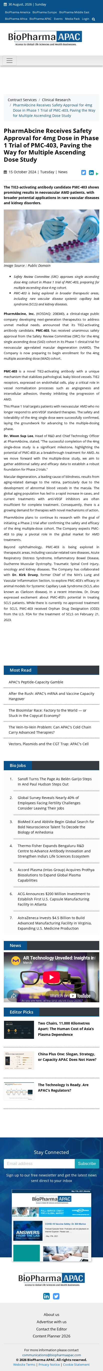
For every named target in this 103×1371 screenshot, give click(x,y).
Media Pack (72, 19)
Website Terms (24, 1364)
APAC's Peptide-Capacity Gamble (36, 677)
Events (58, 19)
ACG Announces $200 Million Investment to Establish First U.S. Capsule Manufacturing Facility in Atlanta (54, 899)
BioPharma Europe (44, 12)
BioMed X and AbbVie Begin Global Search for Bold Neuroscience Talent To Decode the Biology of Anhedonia (56, 827)
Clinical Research (56, 99)
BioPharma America (17, 12)
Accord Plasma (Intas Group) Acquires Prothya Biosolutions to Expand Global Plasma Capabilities (56, 875)
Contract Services (22, 99)
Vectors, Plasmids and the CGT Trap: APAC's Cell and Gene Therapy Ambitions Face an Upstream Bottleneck (49, 744)
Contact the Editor (51, 1328)
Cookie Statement (76, 1364)
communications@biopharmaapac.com (51, 1355)
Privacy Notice (49, 1364)
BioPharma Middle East (74, 12)
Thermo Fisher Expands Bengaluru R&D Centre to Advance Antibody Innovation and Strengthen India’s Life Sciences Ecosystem (54, 851)
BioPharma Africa (16, 19)
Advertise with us (51, 1321)
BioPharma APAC (41, 19)
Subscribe (87, 1163)
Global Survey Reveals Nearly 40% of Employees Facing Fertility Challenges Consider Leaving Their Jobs (49, 803)
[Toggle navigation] (9, 61)
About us (51, 1314)
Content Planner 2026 (51, 1335)
